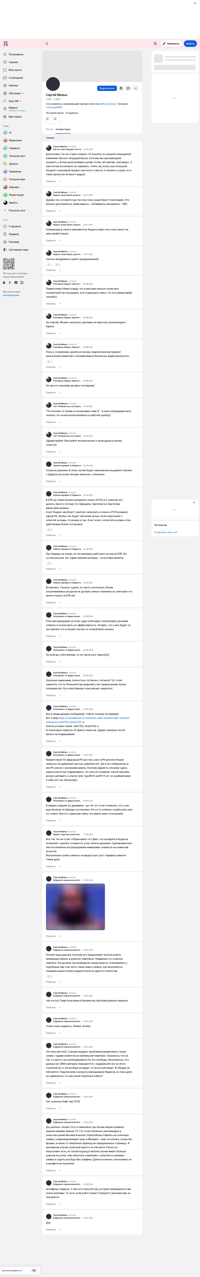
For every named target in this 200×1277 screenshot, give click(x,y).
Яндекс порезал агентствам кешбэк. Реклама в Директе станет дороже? (67, 834)
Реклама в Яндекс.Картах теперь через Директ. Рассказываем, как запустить (67, 284)
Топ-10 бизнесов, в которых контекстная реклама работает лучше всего (67, 406)
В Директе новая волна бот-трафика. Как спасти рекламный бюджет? (67, 880)
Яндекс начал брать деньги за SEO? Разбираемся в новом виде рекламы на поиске (67, 195)
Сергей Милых (60, 146)
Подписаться (107, 88)
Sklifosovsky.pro (108, 103)
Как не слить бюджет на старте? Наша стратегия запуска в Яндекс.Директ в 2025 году (67, 149)
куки (20, 1270)
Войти (190, 43)
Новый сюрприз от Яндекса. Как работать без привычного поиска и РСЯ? (67, 465)
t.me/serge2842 (54, 107)
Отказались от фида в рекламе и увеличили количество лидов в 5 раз (67, 616)
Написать (173, 43)
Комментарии (63, 129)
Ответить (51, 181)
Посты (49, 129)
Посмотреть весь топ (165, 532)
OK (34, 1270)
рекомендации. (11, 295)
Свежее (50, 137)
